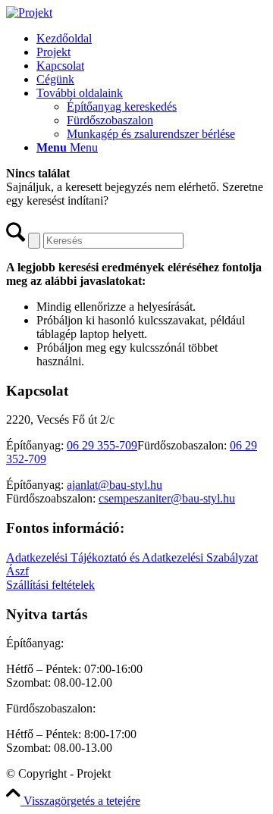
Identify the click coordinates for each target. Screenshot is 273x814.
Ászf (17, 571)
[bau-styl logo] (29, 12)
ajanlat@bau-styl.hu (114, 484)
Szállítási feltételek (50, 584)
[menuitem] (151, 38)
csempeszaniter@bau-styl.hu (167, 498)
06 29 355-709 (102, 445)
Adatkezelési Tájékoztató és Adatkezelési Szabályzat (132, 557)
